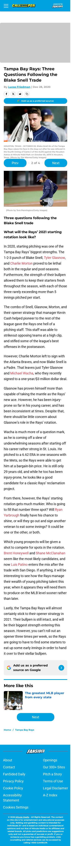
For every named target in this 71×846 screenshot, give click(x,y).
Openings (50, 760)
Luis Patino (19, 564)
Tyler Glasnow (54, 258)
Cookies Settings (15, 807)
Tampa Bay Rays (24, 729)
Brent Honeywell (16, 553)
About (7, 760)
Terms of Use (53, 781)
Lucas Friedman (19, 87)
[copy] (27, 94)
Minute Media (22, 817)
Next (55, 163)
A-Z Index (50, 795)
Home (7, 729)
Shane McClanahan (50, 553)
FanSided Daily (14, 774)
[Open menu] (6, 5)
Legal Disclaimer (55, 788)
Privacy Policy (13, 781)
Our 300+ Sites (54, 767)
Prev (15, 163)
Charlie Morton (21, 263)
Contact (9, 767)
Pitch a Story (52, 774)
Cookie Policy (13, 788)
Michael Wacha (21, 373)
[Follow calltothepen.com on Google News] (61, 668)
